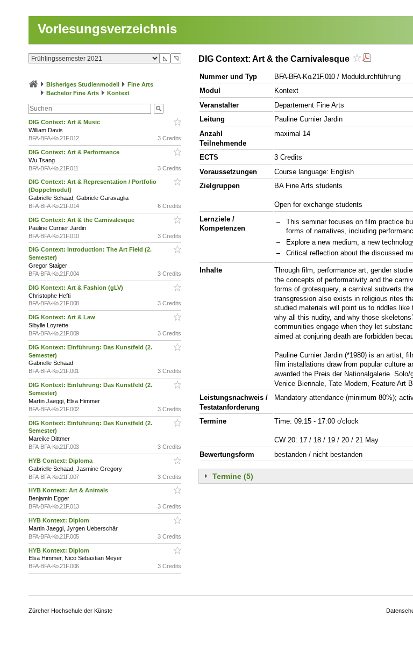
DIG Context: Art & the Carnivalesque (82, 220)
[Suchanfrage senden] (158, 109)
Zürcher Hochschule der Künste (70, 610)
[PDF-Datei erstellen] (366, 58)
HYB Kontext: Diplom (60, 520)
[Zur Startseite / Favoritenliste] (33, 84)
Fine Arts (140, 84)
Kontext (118, 93)
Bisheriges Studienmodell (82, 84)
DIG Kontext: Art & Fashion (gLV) (77, 287)
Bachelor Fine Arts (72, 93)
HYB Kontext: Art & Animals (69, 490)
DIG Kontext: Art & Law (63, 317)
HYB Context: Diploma (61, 460)
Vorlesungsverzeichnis (107, 29)
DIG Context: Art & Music (65, 122)
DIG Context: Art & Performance (75, 152)
